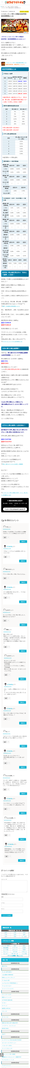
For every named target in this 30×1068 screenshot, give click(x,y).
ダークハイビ (5, 1017)
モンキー (5, 953)
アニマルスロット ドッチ (8, 1059)
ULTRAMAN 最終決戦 (7, 1000)
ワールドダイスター (7, 986)
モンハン (5, 951)
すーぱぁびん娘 (5, 980)
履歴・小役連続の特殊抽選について (13, 306)
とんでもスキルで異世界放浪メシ (10, 983)
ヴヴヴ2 (15, 951)
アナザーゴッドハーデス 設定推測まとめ (14, 341)
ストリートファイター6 (7, 988)
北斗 (15, 945)
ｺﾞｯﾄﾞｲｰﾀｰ (15, 947)
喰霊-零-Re (4, 966)
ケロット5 (4, 1011)
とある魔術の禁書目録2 (7, 974)
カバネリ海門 (6, 945)
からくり (15, 949)
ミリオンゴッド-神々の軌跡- (9, 1054)
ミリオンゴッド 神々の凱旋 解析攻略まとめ (15, 64)
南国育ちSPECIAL (6, 1008)
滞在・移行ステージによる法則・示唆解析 (15, 464)
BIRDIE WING (5, 1028)
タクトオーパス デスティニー (9, 1042)
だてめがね (9, 546)
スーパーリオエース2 (7, 1048)
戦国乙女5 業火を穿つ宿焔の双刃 (10, 1022)
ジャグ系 (24, 953)
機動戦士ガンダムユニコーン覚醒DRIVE (11, 1057)
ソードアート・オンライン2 (8, 1025)
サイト (2, 908)
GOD (24, 949)
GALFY (3, 1034)
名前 (2, 896)
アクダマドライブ (6, 1065)
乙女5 (24, 947)
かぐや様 (5, 949)
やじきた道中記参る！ (7, 972)
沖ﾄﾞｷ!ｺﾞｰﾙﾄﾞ (15, 953)
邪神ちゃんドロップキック (8, 977)
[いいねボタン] (5, 537)
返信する (23, 541)
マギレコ (24, 951)
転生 (24, 945)
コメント (4, 879)
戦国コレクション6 (6, 997)
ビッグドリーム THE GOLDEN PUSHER (11, 1040)
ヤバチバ (4, 1002)
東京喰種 (5, 947)
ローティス (4, 1005)
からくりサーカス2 (6, 994)
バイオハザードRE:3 (7, 1045)
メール (2, 902)
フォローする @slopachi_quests (14, 509)
